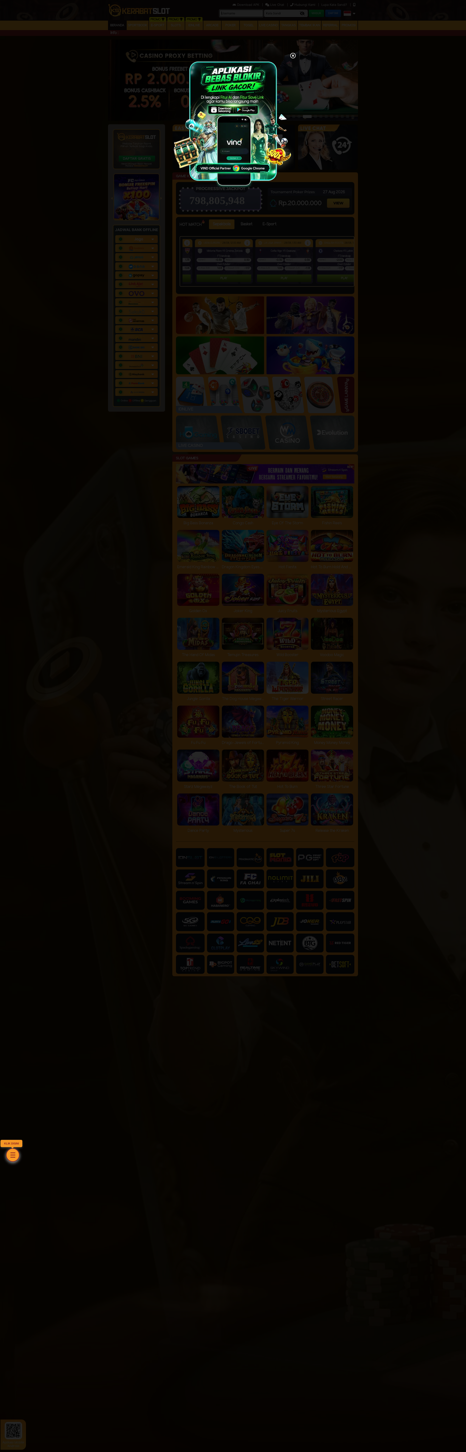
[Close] (293, 56)
